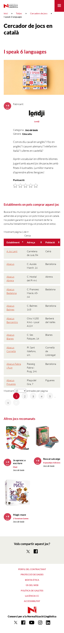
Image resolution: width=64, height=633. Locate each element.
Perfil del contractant (32, 569)
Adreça (31, 242)
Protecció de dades (32, 574)
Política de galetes (32, 590)
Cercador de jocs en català (28, 29)
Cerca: (27, 235)
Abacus (10, 264)
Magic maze (19, 514)
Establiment (13, 242)
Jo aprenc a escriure (19, 462)
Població (50, 242)
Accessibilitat (32, 601)
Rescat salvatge (51, 458)
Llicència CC (32, 595)
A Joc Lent (12, 251)
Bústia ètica (32, 580)
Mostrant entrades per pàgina (26, 390)
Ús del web (32, 585)
